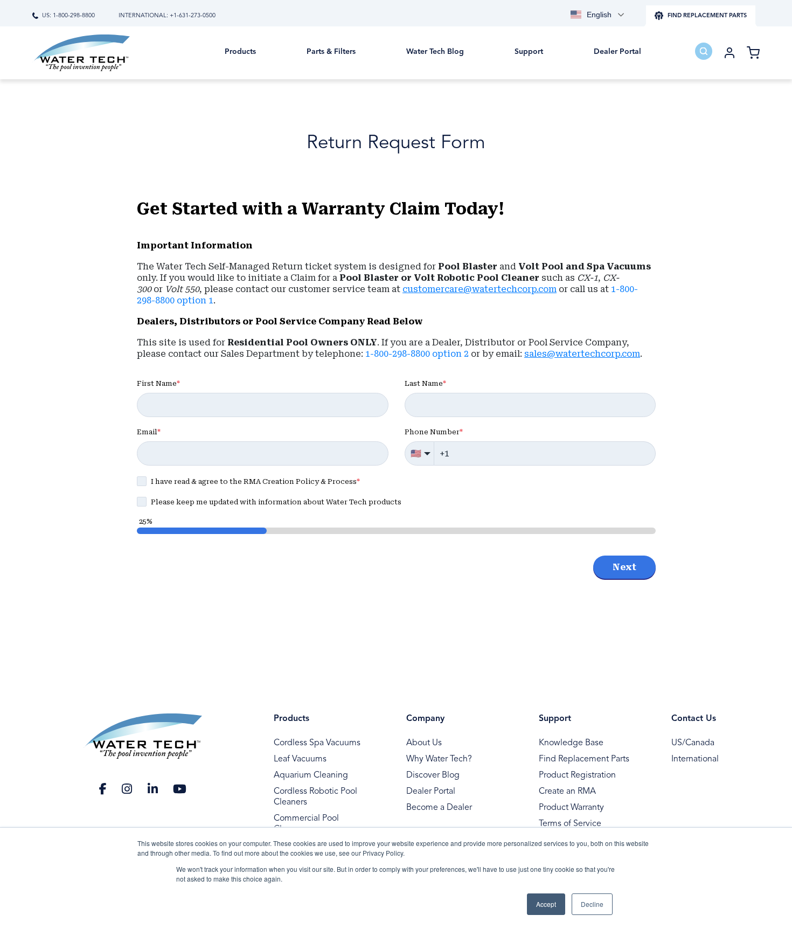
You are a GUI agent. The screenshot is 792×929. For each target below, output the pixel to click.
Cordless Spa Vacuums (317, 743)
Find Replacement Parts (584, 759)
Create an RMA (567, 791)
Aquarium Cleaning (311, 775)
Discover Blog (433, 775)
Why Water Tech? (439, 759)
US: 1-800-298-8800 (68, 16)
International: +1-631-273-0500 (167, 16)
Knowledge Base (571, 743)
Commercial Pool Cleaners (306, 824)
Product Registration (577, 775)
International (695, 759)
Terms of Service (570, 824)
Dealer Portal (430, 791)
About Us (424, 743)
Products (291, 719)
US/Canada (692, 743)
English (599, 14)
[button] (240, 59)
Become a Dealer (439, 807)
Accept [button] (546, 904)
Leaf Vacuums (300, 759)
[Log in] (729, 52)
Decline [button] (592, 904)
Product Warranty (571, 807)
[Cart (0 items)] (753, 52)
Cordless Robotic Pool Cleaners (315, 797)
